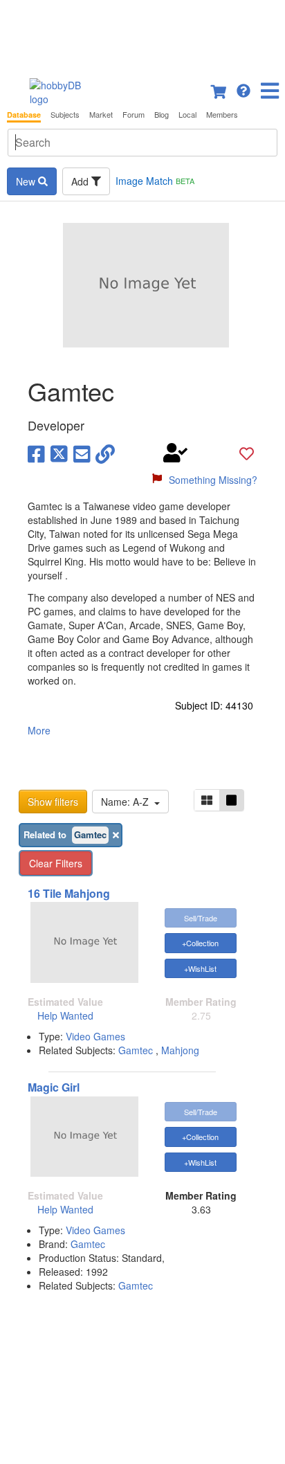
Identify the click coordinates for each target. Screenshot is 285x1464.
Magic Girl (54, 1087)
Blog (161, 114)
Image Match (155, 181)
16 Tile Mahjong (69, 893)
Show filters (53, 801)
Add (81, 181)
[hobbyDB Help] (243, 89)
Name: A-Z (127, 801)
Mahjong (180, 1050)
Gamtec (135, 1050)
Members (222, 114)
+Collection (200, 942)
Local (187, 114)
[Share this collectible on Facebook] (36, 453)
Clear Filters (55, 863)
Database (24, 114)
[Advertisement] (142, 34)
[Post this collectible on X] (59, 453)
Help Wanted (65, 1015)
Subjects (65, 114)
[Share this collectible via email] (82, 453)
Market (101, 114)
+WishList (200, 968)
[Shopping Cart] (219, 89)
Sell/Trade (200, 917)
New (27, 181)
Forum (133, 114)
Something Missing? (213, 480)
